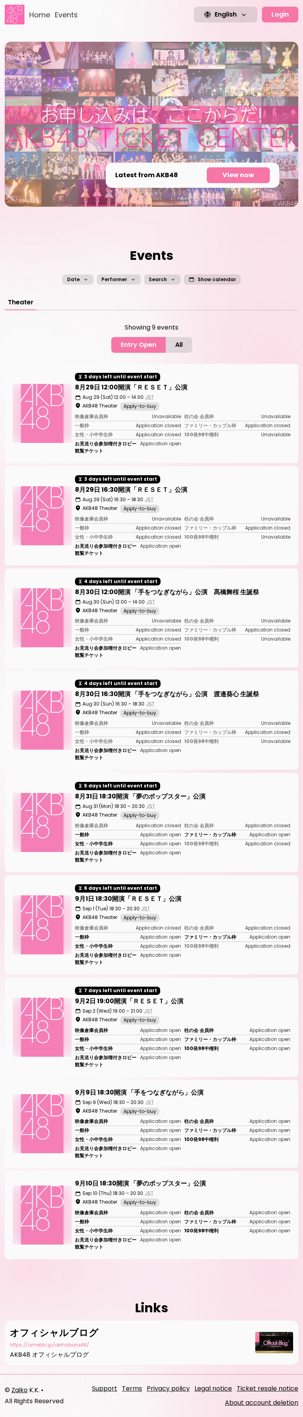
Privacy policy (168, 1388)
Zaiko (19, 1390)
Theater (21, 302)
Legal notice (213, 1388)
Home (39, 15)
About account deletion (261, 1402)
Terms (132, 1388)
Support (104, 1388)
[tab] (21, 302)
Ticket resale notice (267, 1388)
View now (238, 175)
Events (66, 15)
